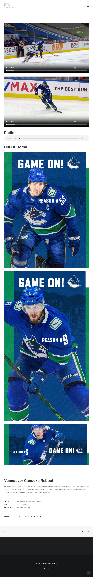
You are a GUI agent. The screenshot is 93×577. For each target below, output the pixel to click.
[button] (17, 517)
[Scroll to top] (89, 573)
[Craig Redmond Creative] (9, 6)
